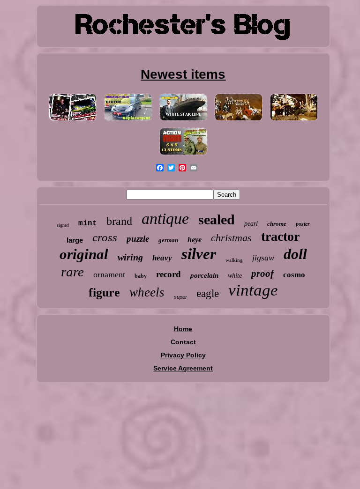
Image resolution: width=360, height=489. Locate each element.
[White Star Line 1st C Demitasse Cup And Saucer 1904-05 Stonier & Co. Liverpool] (183, 121)
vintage (253, 290)
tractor (280, 236)
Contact (183, 342)
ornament (109, 274)
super (180, 297)
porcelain (204, 275)
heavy (162, 257)
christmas (231, 238)
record (168, 274)
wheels (147, 292)
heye (195, 240)
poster (303, 224)
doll (295, 253)
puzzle (138, 239)
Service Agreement (183, 368)
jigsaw (263, 257)
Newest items (183, 74)
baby (141, 276)
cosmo (294, 274)
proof (262, 273)
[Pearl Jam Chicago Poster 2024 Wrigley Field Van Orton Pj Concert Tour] (72, 121)
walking (234, 260)
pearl (251, 223)
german (168, 240)
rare (72, 271)
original (84, 254)
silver (198, 253)
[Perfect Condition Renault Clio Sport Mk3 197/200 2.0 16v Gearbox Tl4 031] (128, 121)
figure (104, 292)
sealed (216, 219)
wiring (130, 257)
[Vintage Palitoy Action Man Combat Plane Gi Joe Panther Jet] (183, 155)
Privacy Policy (183, 355)
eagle (207, 293)
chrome (276, 223)
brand (119, 221)
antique (165, 218)
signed (63, 225)
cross (104, 237)
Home (183, 329)
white (235, 275)
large (75, 240)
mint (87, 223)
